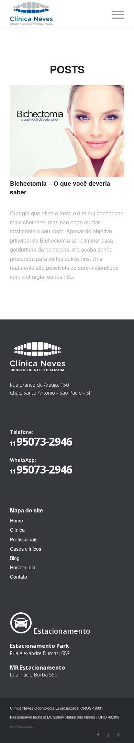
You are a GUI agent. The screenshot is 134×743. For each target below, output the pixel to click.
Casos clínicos (25, 548)
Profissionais (23, 539)
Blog (15, 557)
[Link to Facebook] (98, 734)
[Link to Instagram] (108, 734)
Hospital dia (22, 567)
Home (16, 520)
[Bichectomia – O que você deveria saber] (67, 131)
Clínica (17, 529)
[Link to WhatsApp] (119, 734)
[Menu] (114, 14)
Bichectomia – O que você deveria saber (60, 187)
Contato (18, 576)
